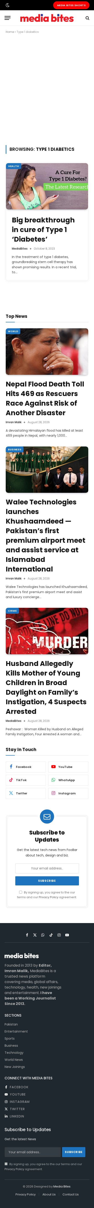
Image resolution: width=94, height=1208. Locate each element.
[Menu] (7, 18)
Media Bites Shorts (71, 5)
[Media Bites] (46, 18)
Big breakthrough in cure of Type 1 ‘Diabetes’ (43, 229)
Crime (12, 611)
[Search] (87, 18)
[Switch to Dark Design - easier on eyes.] (7, 5)
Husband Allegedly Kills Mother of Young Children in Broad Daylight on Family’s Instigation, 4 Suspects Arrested (46, 687)
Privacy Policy (48, 897)
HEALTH (13, 166)
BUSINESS (14, 449)
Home (10, 32)
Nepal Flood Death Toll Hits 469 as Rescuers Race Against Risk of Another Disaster (45, 398)
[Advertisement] (47, 89)
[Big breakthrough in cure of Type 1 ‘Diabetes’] (47, 186)
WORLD (13, 331)
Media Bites (61, 1186)
